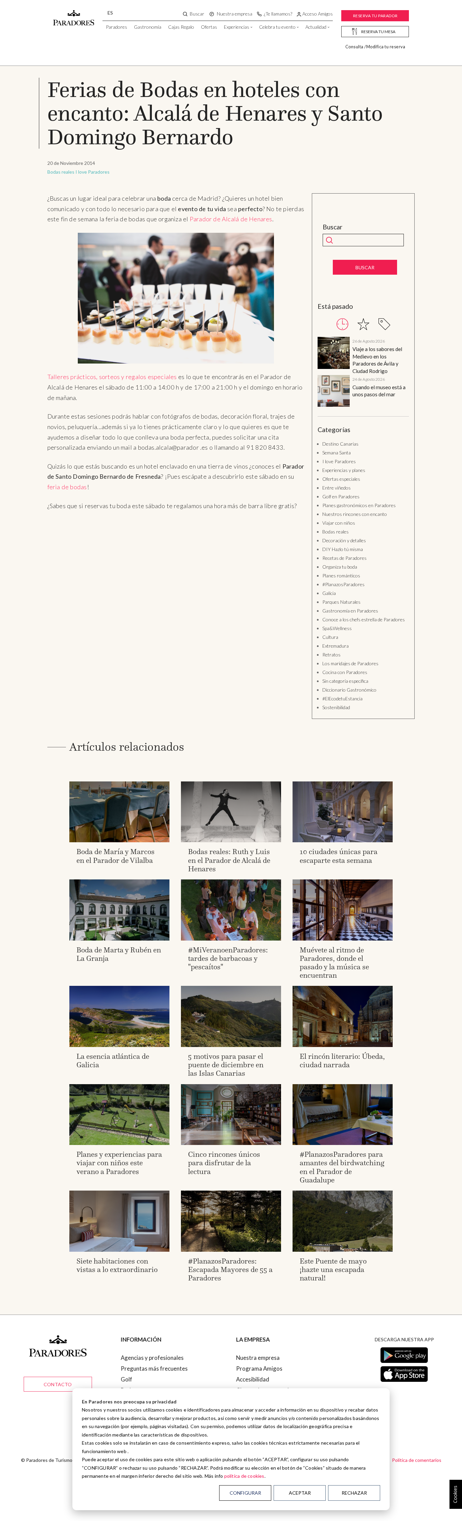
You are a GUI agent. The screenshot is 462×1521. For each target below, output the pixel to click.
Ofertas (209, 27)
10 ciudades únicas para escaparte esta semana (338, 856)
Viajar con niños (338, 523)
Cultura (330, 637)
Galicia (329, 593)
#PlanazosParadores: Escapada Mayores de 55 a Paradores (230, 1269)
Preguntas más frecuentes (154, 1368)
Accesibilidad (252, 1379)
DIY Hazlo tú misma (342, 549)
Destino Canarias (340, 444)
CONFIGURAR (245, 1493)
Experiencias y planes (343, 470)
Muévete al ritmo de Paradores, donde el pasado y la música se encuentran (334, 962)
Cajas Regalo (181, 27)
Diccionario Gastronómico (349, 690)
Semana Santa (336, 452)
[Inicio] (73, 14)
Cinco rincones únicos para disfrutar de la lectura (224, 1163)
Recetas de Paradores (344, 558)
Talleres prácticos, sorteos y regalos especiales (112, 376)
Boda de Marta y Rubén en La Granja (118, 954)
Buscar (333, 227)
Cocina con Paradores (344, 672)
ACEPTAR (300, 1493)
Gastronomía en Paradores (350, 611)
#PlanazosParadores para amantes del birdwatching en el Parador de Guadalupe (342, 1167)
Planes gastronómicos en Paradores (359, 505)
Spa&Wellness (337, 628)
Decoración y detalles (344, 540)
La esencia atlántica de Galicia (112, 1060)
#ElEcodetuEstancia (342, 698)
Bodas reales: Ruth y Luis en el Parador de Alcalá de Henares (229, 860)
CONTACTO (58, 1384)
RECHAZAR (354, 1493)
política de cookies (244, 1476)
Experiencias (236, 27)
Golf (126, 1379)
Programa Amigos (259, 1368)
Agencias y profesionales (152, 1357)
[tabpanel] (363, 373)
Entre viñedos (336, 488)
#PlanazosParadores (343, 584)
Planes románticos (341, 575)
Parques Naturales (341, 602)
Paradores (116, 27)
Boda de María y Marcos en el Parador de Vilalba (115, 856)
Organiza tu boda (339, 567)
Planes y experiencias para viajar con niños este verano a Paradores (119, 1163)
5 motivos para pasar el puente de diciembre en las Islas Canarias (225, 1065)
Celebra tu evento (277, 27)
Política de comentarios (416, 1460)
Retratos (331, 654)
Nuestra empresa (258, 1357)
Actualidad (315, 27)
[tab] (342, 324)
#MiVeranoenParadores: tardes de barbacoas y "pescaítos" (228, 958)
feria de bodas (67, 487)
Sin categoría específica (345, 681)
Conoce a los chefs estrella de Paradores (363, 619)
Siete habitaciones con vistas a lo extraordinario (117, 1265)
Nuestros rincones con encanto (354, 514)
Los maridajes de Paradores (350, 663)
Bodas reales (60, 172)
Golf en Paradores (341, 496)
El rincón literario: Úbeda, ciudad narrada (342, 1060)
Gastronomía (147, 27)
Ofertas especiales (341, 479)
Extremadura (335, 646)
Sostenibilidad (336, 707)
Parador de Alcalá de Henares (231, 219)
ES (110, 13)
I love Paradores (92, 172)
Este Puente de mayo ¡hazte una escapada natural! (333, 1269)
